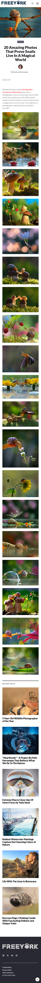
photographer (27, 89)
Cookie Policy (7, 967)
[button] (32, 3)
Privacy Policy (7, 970)
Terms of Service (7, 973)
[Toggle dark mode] (37, 979)
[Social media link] (3, 955)
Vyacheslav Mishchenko (12, 92)
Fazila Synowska (23, 72)
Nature (20, 41)
